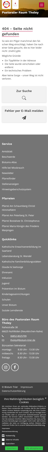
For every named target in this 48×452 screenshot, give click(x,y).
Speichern (12, 448)
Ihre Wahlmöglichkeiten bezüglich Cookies (24, 401)
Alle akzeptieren (34, 448)
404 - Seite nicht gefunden (17, 31)
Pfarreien (8, 198)
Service (7, 143)
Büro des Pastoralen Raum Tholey (20, 321)
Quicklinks (9, 239)
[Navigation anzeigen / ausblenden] (41, 4)
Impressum (6, 428)
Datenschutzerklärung (35, 425)
